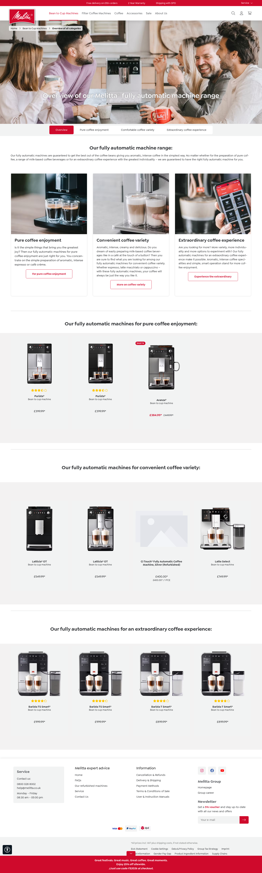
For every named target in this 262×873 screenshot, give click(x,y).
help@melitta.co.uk (28, 788)
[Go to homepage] (22, 17)
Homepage (205, 787)
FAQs (78, 780)
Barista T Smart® (161, 706)
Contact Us (81, 797)
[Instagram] (202, 770)
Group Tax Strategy (207, 848)
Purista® (39, 396)
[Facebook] (212, 770)
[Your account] (241, 13)
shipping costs (164, 842)
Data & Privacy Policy (183, 848)
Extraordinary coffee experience (186, 130)
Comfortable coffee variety (137, 130)
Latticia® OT (39, 561)
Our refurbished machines (91, 786)
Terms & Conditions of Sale (153, 791)
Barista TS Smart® (39, 706)
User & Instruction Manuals (152, 797)
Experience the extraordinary (213, 276)
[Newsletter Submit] (244, 820)
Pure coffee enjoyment (94, 130)
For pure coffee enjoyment (49, 274)
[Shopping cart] (249, 13)
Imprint (225, 848)
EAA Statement (139, 848)
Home (79, 775)
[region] (131, 386)
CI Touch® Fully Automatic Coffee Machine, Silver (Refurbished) (161, 563)
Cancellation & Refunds (150, 775)
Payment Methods (147, 786)
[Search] (233, 13)
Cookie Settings (159, 848)
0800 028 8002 (26, 784)
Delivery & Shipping (148, 780)
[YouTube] (222, 770)
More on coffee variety (131, 284)
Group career (206, 793)
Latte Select (222, 561)
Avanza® (161, 400)
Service (245, 2)
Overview (61, 130)
